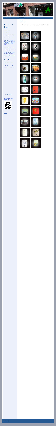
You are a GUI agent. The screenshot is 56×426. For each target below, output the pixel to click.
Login (52, 420)
